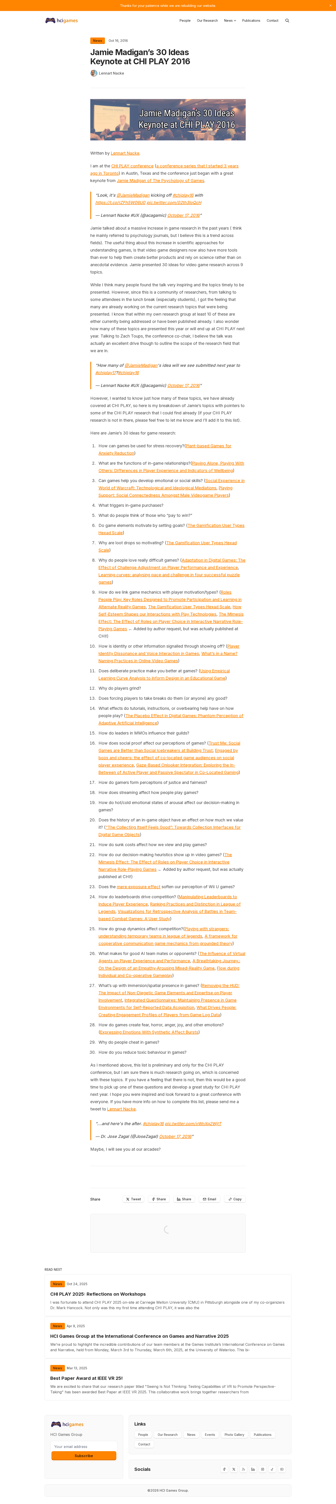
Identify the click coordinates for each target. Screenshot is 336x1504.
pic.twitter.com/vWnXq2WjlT (193, 1123)
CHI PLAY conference (132, 166)
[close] (330, 5)
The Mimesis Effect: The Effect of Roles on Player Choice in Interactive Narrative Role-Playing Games (171, 621)
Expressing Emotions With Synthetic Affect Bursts (149, 1032)
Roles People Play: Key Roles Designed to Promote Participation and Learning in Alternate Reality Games (170, 599)
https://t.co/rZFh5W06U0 (120, 202)
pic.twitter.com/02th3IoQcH (174, 202)
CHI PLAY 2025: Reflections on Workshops (98, 1294)
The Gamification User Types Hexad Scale (189, 606)
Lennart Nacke (125, 153)
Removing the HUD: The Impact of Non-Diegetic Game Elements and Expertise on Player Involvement (169, 993)
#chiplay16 (183, 195)
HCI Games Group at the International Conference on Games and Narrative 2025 (139, 1336)
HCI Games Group (174, 1490)
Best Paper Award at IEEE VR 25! (86, 1378)
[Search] (287, 20)
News (97, 41)
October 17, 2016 (183, 215)
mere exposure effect (138, 886)
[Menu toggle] (235, 20)
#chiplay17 (105, 372)
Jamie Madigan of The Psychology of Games (160, 180)
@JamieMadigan (133, 195)
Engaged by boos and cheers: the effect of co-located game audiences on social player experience (168, 757)
